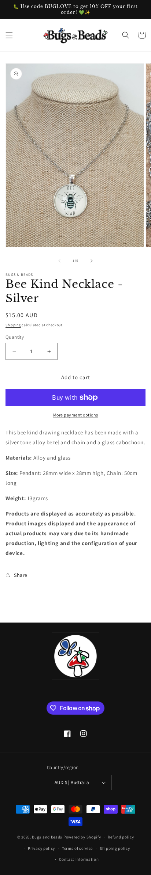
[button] (9, 35)
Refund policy (121, 837)
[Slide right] (92, 261)
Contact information (79, 859)
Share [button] (20, 575)
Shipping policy (115, 848)
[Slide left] (59, 261)
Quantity (14, 337)
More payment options (75, 415)
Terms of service (77, 848)
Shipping (13, 325)
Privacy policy (41, 848)
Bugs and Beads (47, 837)
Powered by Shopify (82, 837)
